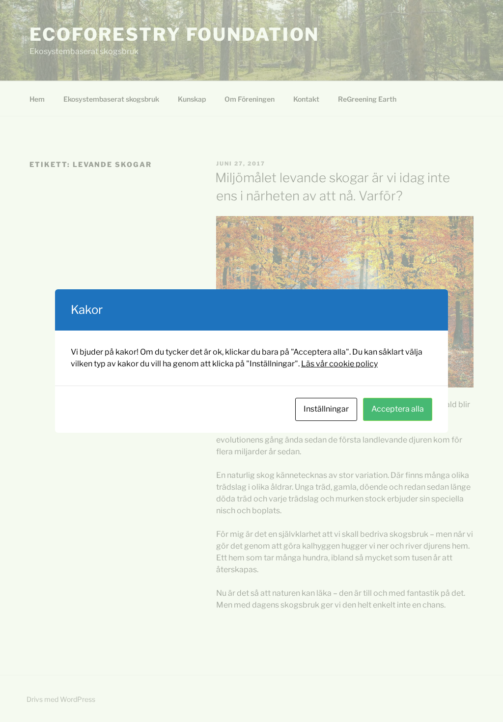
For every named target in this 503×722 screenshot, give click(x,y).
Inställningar (326, 409)
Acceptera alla (397, 409)
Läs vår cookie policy (339, 363)
